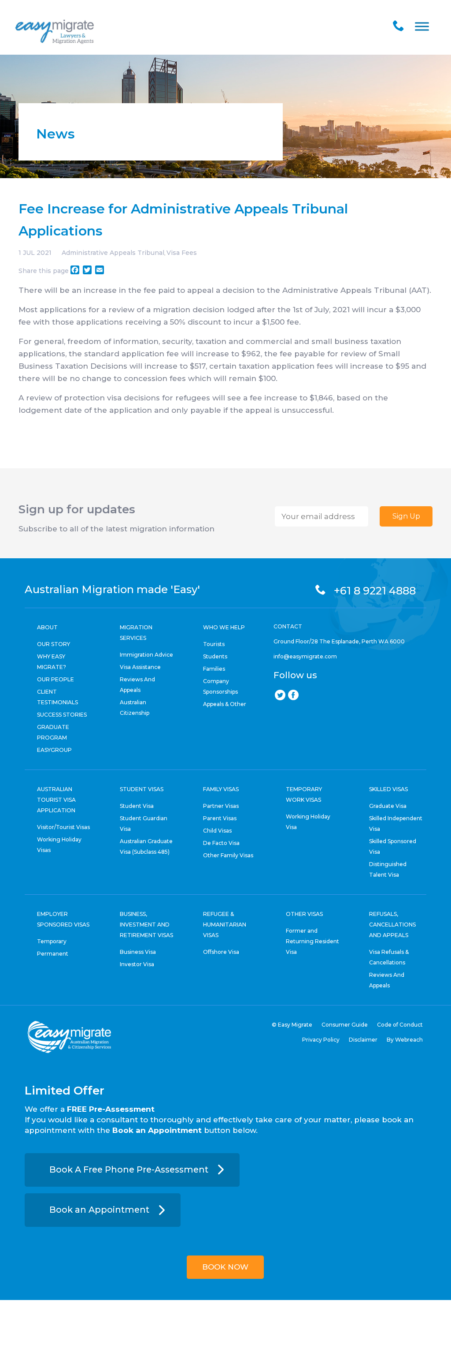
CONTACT (288, 626)
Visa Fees (181, 253)
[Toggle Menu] (422, 26)
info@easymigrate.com (305, 656)
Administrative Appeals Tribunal (113, 253)
